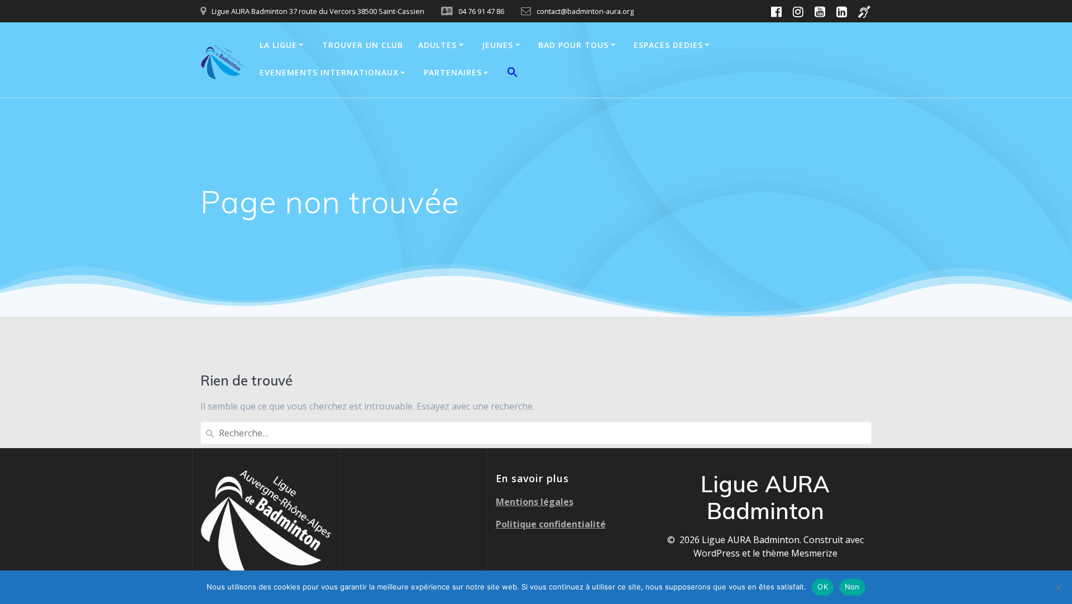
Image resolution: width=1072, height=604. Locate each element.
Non (852, 586)
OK (822, 586)
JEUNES (497, 45)
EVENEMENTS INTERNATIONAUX (329, 72)
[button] (512, 73)
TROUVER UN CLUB (362, 45)
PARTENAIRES (453, 72)
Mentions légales (534, 502)
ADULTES (437, 45)
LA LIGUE (278, 45)
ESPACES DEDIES (668, 45)
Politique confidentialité (551, 524)
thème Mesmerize (800, 553)
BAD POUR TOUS (573, 45)
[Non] (1058, 587)
